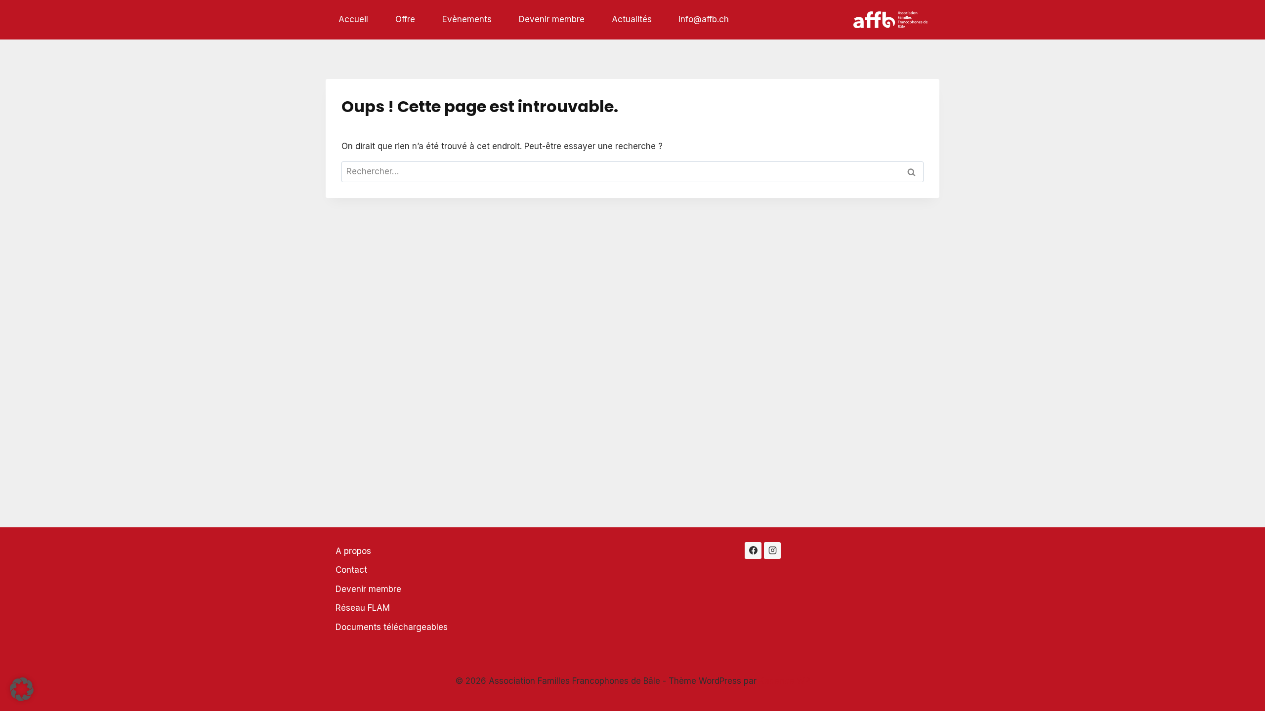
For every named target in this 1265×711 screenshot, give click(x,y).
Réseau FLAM (363, 608)
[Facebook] (753, 550)
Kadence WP (784, 681)
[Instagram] (772, 550)
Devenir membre (552, 19)
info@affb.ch (703, 19)
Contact (351, 570)
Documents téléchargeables (392, 627)
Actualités (632, 19)
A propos (353, 551)
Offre (405, 19)
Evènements (467, 19)
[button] (21, 689)
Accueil (353, 19)
